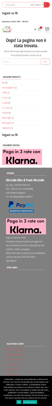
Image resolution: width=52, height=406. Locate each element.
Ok (19, 402)
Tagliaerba (6, 127)
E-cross (5, 97)
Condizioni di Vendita (14, 359)
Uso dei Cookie (12, 369)
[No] (48, 391)
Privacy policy (30, 402)
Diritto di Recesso (13, 374)
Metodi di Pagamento (14, 349)
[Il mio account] (35, 29)
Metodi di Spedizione (14, 354)
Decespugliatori (8, 87)
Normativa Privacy (13, 364)
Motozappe (6, 122)
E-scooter (6, 107)
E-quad (5, 102)
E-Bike (4, 92)
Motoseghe (6, 117)
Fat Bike (5, 112)
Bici (3, 82)
